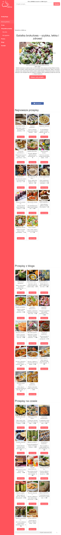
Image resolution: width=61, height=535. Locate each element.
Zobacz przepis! (21, 136)
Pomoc (3, 39)
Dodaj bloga (4, 16)
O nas (2, 25)
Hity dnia (4, 32)
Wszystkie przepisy (6, 28)
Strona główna (5, 22)
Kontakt (3, 45)
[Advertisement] (37, 17)
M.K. (51, 532)
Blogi (2, 42)
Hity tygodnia (5, 35)
